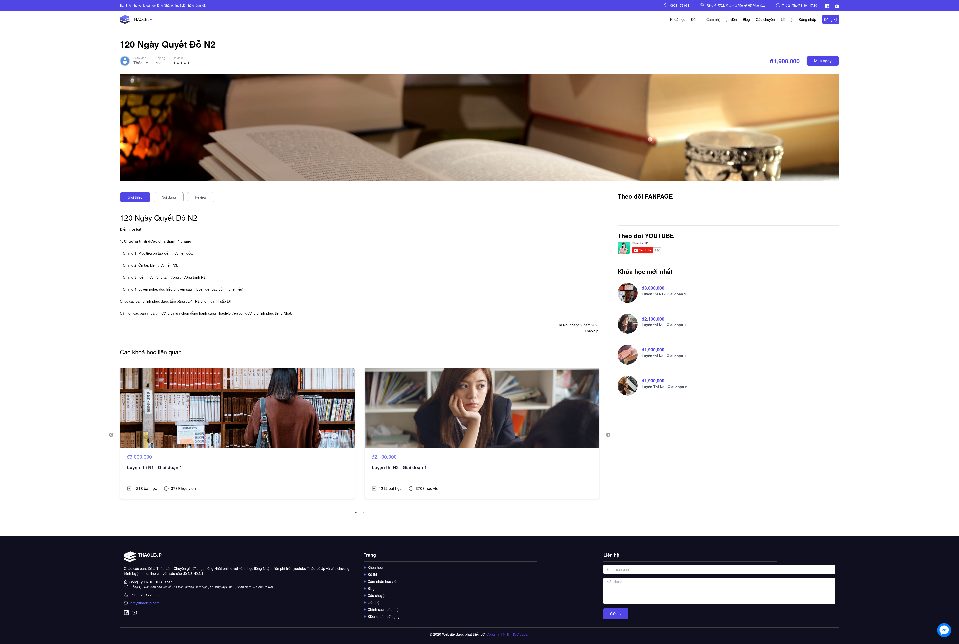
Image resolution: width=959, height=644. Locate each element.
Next (608, 435)
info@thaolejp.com (144, 602)
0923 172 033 (679, 5)
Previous (111, 435)
